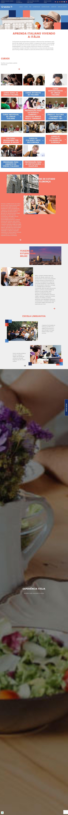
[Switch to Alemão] (57, 1)
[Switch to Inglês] (55, 1)
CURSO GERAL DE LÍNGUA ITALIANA (10, 94)
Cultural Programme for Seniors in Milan (11, 140)
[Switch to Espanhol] (62, 1)
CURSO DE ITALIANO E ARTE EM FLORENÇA (33, 140)
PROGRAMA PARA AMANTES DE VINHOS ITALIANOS (11, 164)
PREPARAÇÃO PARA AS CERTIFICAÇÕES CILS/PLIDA (33, 164)
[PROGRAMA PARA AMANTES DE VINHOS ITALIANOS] (11, 151)
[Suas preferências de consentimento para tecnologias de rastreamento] (2, 812)
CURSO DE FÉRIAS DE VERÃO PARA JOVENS (33, 1)
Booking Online (45, 7)
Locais (26, 7)
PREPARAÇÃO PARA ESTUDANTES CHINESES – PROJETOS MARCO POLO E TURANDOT (33, 115)
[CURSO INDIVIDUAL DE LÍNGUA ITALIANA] (11, 103)
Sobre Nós (53, 7)
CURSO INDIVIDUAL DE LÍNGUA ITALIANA (11, 117)
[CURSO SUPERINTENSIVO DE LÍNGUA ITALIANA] (56, 79)
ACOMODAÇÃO (36, 7)
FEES (30, 7)
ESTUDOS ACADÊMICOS (19, 1)
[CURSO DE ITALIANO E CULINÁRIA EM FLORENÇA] (56, 127)
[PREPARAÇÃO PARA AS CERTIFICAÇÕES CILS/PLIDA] (34, 151)
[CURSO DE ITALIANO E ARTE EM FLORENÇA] (34, 127)
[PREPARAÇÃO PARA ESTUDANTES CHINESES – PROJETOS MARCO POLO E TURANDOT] (34, 103)
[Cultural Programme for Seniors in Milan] (11, 127)
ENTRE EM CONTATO (62, 7)
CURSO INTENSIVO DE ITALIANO (33, 94)
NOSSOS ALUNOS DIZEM (47, 1)
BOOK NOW (66, 407)
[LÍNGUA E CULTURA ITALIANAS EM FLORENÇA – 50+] (56, 103)
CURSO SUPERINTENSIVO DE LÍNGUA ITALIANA (55, 92)
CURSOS (21, 7)
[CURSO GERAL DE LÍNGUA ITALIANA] (11, 79)
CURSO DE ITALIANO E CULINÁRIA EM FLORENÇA (55, 139)
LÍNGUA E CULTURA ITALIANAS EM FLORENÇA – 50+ (55, 117)
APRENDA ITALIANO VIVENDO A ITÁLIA (7, 1)
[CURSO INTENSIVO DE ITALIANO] (34, 79)
